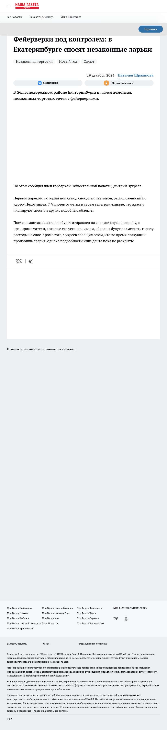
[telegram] (32, 261)
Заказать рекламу (41, 17)
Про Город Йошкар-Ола (55, 613)
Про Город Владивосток (90, 623)
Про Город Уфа (50, 618)
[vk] (19, 261)
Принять (150, 29)
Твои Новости (50, 623)
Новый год (68, 61)
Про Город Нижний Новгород (24, 623)
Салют (89, 61)
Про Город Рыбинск (18, 618)
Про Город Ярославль (89, 608)
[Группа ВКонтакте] (47, 83)
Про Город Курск (86, 613)
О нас (46, 643)
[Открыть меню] (8, 6)
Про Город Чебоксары (19, 608)
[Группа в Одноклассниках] (119, 83)
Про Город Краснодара (20, 628)
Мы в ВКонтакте (70, 17)
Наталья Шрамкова (136, 75)
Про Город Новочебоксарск (57, 608)
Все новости (14, 17)
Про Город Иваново (18, 613)
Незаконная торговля (34, 61)
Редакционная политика (93, 643)
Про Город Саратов (88, 618)
